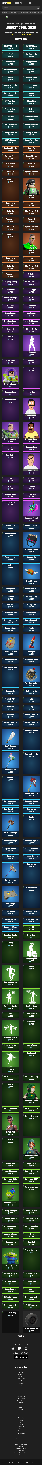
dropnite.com (28, 1462)
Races (21, 1420)
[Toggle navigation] (37, 3)
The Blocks (21, 1433)
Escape (21, 1383)
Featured (21, 1424)
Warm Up (21, 1418)
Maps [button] (19, 3)
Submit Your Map (21, 1444)
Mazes (21, 1407)
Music (21, 1403)
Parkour (33, 12)
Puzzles (21, 1376)
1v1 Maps (21, 1370)
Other (21, 1429)
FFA (21, 1385)
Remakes (21, 1427)
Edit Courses (24, 12)
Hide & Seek (21, 1379)
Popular (21, 1446)
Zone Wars (21, 1398)
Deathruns (14, 12)
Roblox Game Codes (21, 1453)
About (21, 1455)
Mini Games (21, 1396)
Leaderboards (21, 1448)
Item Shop (21, 1451)
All (21, 1422)
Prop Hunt (21, 1381)
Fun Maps (21, 1405)
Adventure (21, 1409)
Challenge (21, 1431)
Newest (21, 1394)
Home (5, 12)
